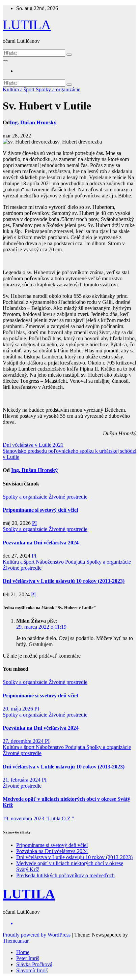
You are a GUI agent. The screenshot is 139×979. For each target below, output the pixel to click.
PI (34, 523)
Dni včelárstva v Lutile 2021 (33, 445)
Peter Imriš (27, 958)
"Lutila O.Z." (60, 818)
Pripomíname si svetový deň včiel (40, 510)
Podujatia (75, 562)
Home (22, 952)
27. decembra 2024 (24, 741)
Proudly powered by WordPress (37, 935)
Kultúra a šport (19, 89)
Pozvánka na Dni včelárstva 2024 (41, 542)
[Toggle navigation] (5, 61)
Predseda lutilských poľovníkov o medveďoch (65, 875)
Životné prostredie (68, 497)
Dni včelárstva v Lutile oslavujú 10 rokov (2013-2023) (63, 581)
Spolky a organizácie (58, 89)
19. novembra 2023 (24, 818)
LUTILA (27, 24)
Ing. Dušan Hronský (33, 122)
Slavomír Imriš (32, 970)
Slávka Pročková (34, 964)
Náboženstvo (50, 562)
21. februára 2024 (22, 780)
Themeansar (15, 941)
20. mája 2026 (18, 709)
